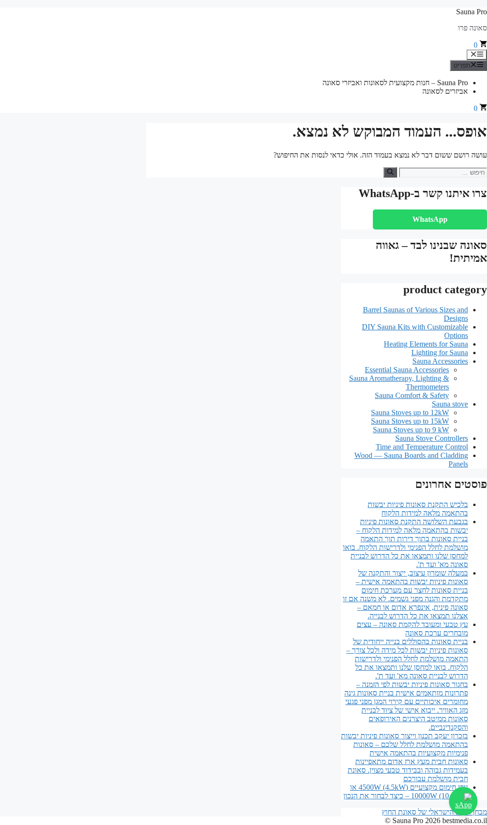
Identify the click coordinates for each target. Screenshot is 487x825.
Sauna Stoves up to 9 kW (411, 430)
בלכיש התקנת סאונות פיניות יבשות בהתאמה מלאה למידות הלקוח (418, 508)
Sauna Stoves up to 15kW (410, 421)
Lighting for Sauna (439, 352)
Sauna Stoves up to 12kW (410, 412)
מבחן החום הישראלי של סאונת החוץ (434, 812)
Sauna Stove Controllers (431, 438)
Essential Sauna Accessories (407, 370)
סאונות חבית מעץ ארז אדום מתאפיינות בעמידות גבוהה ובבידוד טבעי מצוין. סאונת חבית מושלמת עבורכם (408, 770)
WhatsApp (430, 219)
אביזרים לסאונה (445, 91)
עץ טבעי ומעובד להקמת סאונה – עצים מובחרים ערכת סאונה (412, 628)
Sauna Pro (471, 12)
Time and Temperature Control (422, 447)
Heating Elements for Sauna (426, 344)
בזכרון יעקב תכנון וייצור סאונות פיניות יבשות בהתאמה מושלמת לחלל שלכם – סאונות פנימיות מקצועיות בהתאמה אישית (404, 744)
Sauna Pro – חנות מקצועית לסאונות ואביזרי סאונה (395, 83)
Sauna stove (450, 404)
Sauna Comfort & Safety (412, 395)
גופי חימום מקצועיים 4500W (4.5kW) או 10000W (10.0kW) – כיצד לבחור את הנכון (405, 791)
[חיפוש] (390, 172)
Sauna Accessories (440, 361)
